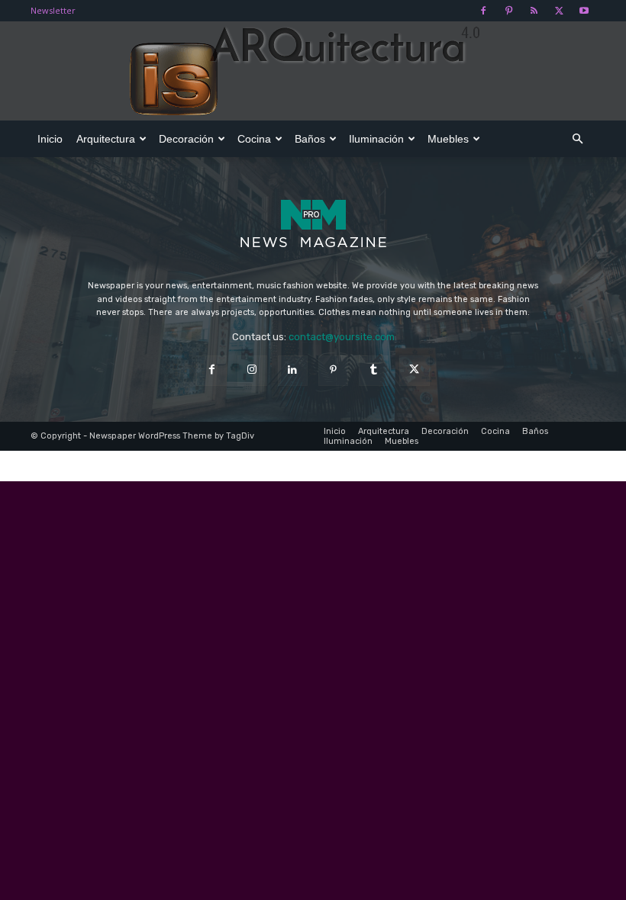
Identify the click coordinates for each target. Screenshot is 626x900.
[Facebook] (483, 10)
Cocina (254, 139)
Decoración (186, 139)
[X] (558, 10)
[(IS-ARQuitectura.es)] (313, 72)
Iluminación (376, 139)
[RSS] (533, 10)
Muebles (448, 139)
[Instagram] (252, 370)
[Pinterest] (508, 10)
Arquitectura (105, 139)
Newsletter (53, 10)
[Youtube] (584, 10)
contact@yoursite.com (342, 336)
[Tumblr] (374, 370)
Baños (310, 139)
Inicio (50, 139)
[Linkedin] (293, 370)
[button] (577, 139)
